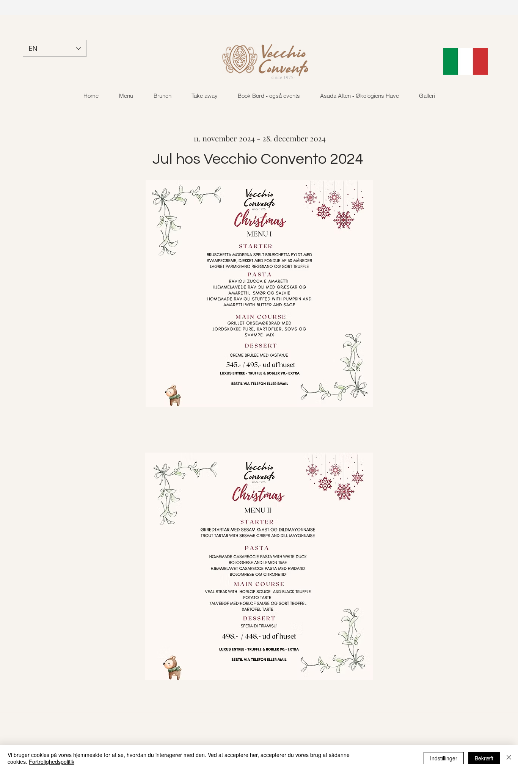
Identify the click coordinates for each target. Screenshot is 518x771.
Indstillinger (443, 758)
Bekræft (484, 758)
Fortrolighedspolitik (51, 761)
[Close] (508, 758)
